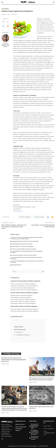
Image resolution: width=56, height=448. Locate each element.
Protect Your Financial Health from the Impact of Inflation (24, 249)
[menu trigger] (2, 2)
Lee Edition (40, 374)
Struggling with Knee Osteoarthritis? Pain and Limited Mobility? (25, 241)
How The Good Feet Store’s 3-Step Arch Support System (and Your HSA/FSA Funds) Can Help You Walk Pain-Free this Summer (14, 408)
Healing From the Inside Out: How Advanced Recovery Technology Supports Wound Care (13, 359)
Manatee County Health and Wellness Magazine (23, 289)
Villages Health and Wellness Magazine (21, 295)
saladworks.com (17, 211)
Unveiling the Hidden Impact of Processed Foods (22, 243)
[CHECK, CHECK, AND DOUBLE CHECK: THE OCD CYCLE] (42, 395)
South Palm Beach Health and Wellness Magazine (24, 311)
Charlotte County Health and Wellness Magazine (24, 285)
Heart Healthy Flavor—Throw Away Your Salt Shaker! (23, 246)
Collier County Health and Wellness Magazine (23, 284)
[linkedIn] (48, 217)
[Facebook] (3, 22)
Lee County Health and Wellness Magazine (22, 288)
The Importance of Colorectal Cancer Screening (35, 438)
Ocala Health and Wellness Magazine (20, 297)
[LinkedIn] (3, 26)
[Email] (7, 26)
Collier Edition (5, 8)
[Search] (54, 2)
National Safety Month (16, 264)
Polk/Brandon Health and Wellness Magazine (23, 303)
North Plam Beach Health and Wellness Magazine (24, 309)
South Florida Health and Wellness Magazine (23, 306)
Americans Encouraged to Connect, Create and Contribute (24, 255)
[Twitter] (7, 22)
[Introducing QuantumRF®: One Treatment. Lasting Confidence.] (5, 38)
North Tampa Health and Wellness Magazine (23, 299)
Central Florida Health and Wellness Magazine (24, 292)
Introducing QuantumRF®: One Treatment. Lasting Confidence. (5, 45)
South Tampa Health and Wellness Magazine (23, 301)
